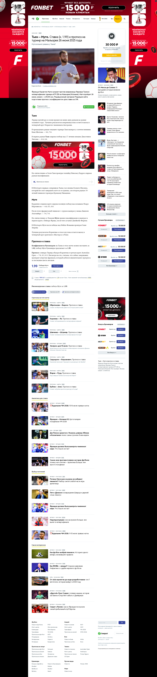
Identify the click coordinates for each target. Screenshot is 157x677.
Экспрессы (76, 19)
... (121, 21)
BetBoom (35, 669)
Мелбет (50, 669)
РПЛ (49, 625)
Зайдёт (37, 271)
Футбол (55, 19)
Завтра (93, 19)
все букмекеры (120, 220)
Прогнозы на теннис (61, 26)
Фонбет (34, 666)
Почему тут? (104, 229)
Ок (122, 622)
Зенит (49, 671)
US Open (67, 656)
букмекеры (50, 248)
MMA (81, 639)
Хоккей (61, 19)
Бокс (81, 642)
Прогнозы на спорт (47, 26)
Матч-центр (35, 627)
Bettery (34, 671)
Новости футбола (37, 625)
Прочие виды (69, 661)
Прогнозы (45, 19)
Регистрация (118, 229)
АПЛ (49, 634)
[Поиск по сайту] (125, 18)
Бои (65, 637)
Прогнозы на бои (37, 654)
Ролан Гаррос (84, 654)
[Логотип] (37, 18)
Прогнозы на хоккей (38, 652)
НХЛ (81, 627)
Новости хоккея (69, 625)
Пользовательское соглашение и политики (109, 648)
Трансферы (35, 632)
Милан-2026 (84, 664)
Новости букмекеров (54, 664)
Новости (67, 664)
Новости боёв (68, 639)
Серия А (50, 639)
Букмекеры (35, 661)
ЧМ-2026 (104, 19)
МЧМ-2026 (83, 632)
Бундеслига (51, 642)
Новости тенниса (69, 649)
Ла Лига (50, 637)
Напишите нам (119, 633)
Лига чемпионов (52, 627)
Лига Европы (51, 629)
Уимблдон (83, 652)
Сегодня (86, 19)
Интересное (35, 639)
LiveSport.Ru (36, 26)
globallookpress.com (49, 86)
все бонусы (121, 324)
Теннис (68, 19)
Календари (35, 629)
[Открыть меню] (33, 18)
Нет (54, 271)
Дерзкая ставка (52, 656)
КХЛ (81, 625)
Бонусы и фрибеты (37, 664)
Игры (66, 669)
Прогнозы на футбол (38, 634)
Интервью (35, 642)
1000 (41, 278)
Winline (50, 666)
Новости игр (68, 671)
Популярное (35, 637)
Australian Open (85, 649)
